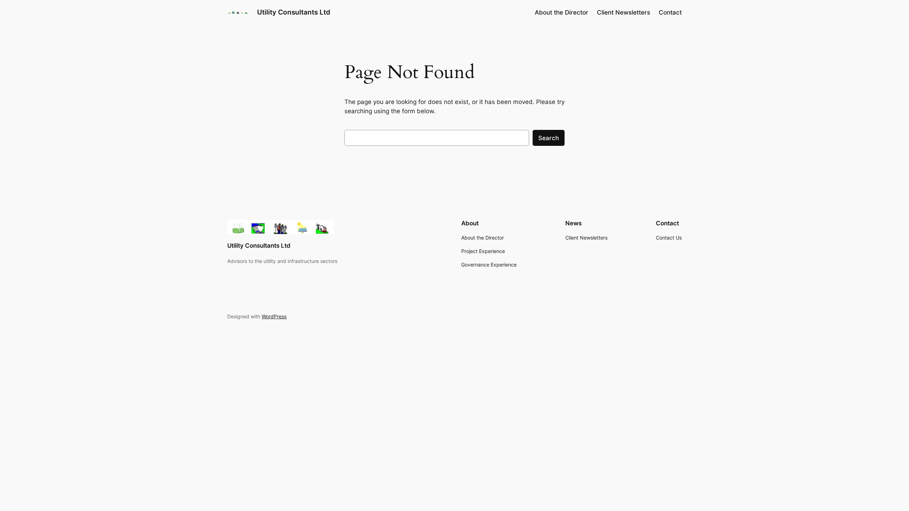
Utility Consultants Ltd (293, 12)
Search (548, 138)
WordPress (274, 316)
